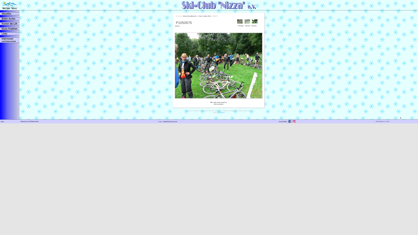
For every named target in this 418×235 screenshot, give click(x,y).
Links (4, 34)
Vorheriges (241, 25)
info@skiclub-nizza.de (170, 121)
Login (2, 121)
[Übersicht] (218, 36)
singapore (222, 112)
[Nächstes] (257, 65)
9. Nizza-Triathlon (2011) (204, 16)
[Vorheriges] (179, 65)
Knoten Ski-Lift (9, 24)
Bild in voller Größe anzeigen (217, 102)
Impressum (9, 40)
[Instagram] (294, 121)
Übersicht (247, 25)
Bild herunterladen (218, 104)
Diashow (177, 26)
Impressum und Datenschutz (29, 121)
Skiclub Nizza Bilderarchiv (190, 16)
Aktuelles (6, 14)
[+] (226, 102)
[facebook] (289, 121)
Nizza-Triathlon (9, 29)
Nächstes (254, 25)
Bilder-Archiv (8, 19)
